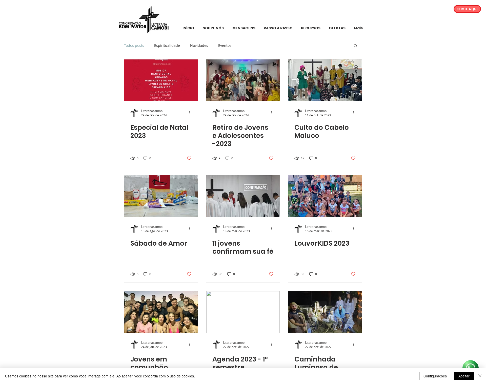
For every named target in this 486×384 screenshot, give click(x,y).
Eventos (224, 45)
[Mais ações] (191, 113)
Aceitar (464, 375)
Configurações (435, 375)
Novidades (199, 45)
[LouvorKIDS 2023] (325, 196)
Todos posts (134, 45)
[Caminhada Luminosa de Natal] (325, 312)
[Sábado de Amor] (161, 196)
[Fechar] (480, 376)
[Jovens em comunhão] (161, 312)
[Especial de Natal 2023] (161, 80)
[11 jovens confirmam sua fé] (243, 196)
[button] (355, 46)
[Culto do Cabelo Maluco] (325, 80)
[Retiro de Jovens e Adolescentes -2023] (243, 80)
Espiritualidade (167, 45)
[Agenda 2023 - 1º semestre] (243, 312)
